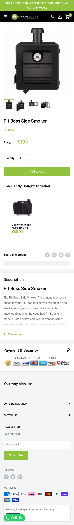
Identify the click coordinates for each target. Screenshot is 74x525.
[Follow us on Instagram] (19, 476)
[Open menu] (5, 16)
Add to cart (37, 171)
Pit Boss (9, 129)
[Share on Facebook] (47, 254)
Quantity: (9, 158)
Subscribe (16, 455)
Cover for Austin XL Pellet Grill (21, 226)
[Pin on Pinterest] (54, 254)
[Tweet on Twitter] (61, 254)
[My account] (60, 17)
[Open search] (53, 17)
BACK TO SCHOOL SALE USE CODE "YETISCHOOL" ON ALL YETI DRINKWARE (37, 5)
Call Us (16, 518)
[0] (67, 17)
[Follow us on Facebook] (6, 476)
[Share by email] (67, 254)
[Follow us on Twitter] (12, 476)
